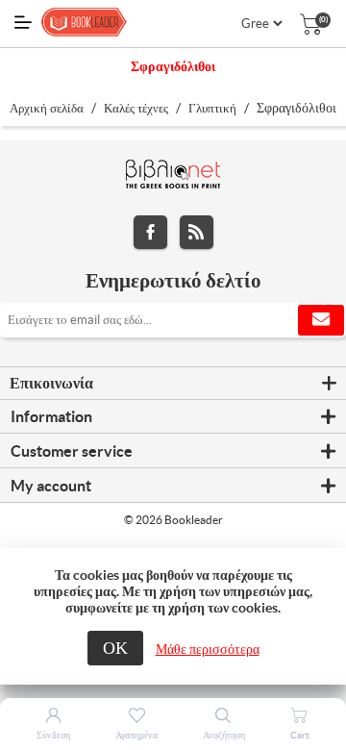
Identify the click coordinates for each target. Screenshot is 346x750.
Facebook (150, 232)
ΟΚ (115, 648)
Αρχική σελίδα (47, 108)
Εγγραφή (321, 320)
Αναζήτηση (224, 735)
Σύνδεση (53, 735)
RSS (196, 232)
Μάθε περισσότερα (208, 649)
